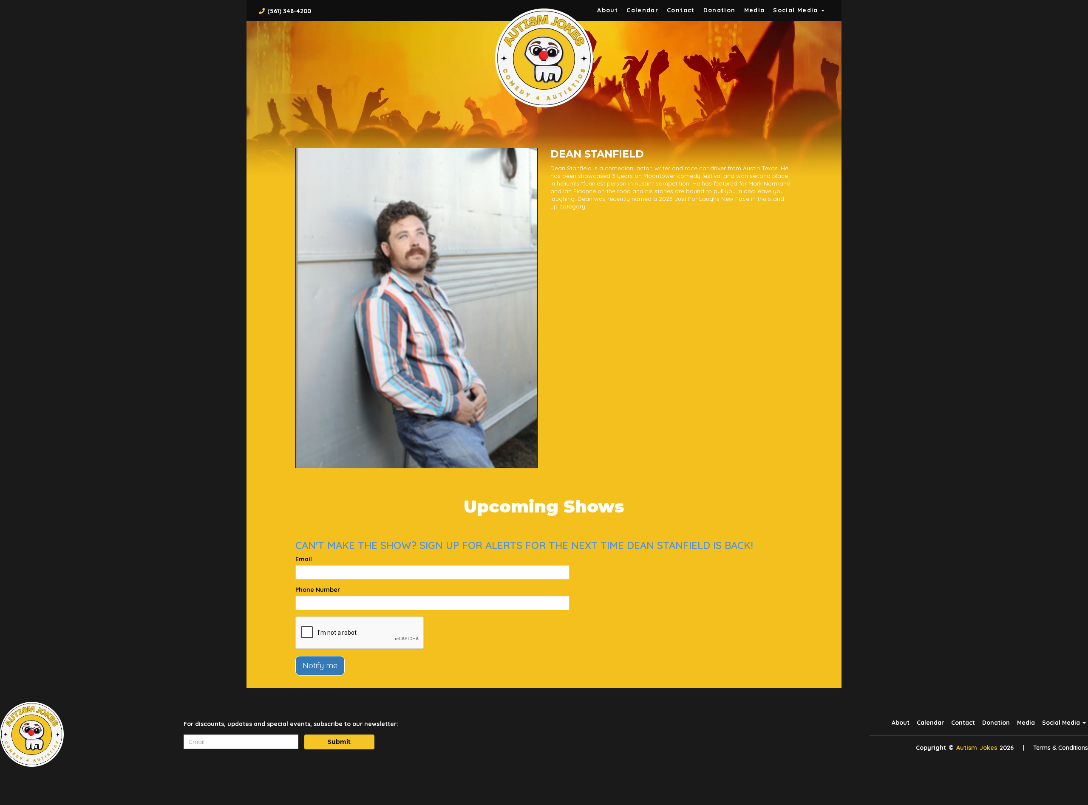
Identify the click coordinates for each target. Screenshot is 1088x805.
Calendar (642, 10)
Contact (681, 10)
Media (754, 10)
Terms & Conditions (1060, 748)
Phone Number (317, 590)
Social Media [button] (796, 10)
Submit (339, 742)
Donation (719, 10)
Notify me (320, 665)
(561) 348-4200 (289, 11)
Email (303, 559)
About (607, 10)
